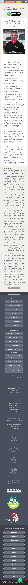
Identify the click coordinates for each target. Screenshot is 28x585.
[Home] (2, 2)
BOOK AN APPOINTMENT (10, 1)
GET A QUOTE (18, 1)
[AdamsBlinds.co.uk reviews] (14, 449)
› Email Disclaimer (14, 321)
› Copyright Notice (14, 325)
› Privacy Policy (14, 317)
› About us (14, 301)
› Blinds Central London (14, 349)
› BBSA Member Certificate (14, 371)
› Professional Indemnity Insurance (14, 366)
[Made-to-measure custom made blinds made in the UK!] (14, 470)
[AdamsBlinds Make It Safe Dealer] (12, 517)
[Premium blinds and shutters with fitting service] (14, 459)
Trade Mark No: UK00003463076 (14, 294)
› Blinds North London (14, 341)
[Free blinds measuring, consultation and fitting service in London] (14, 481)
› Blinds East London (14, 345)
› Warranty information (14, 309)
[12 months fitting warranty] (14, 438)
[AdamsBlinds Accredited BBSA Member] (14, 491)
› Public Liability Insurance (14, 361)
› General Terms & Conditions (14, 305)
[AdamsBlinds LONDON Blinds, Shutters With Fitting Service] (14, 8)
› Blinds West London (14, 333)
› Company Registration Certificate (14, 356)
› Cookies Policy (14, 313)
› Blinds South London (14, 337)
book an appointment (14, 91)
